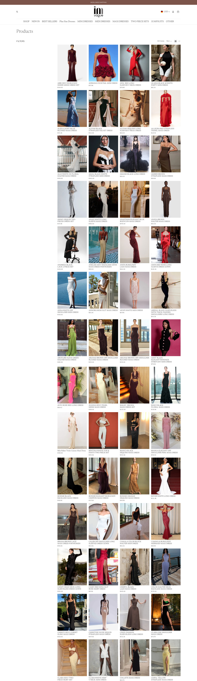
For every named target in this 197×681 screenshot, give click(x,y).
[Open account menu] (173, 11)
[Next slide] (83, 63)
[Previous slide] (60, 63)
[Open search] (17, 11)
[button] (169, 41)
